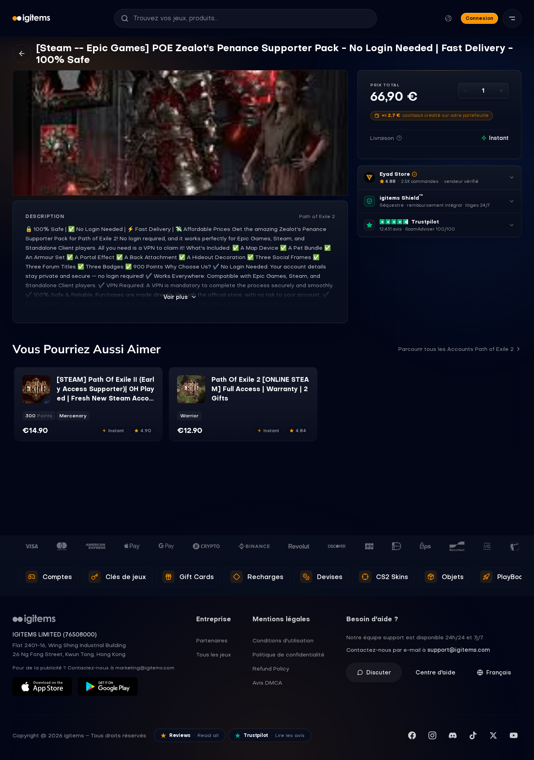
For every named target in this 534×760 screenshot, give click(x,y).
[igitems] (31, 18)
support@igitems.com (458, 649)
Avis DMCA (267, 682)
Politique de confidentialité (288, 654)
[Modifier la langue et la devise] (448, 18)
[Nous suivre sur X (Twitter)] (493, 735)
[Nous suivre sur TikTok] (473, 735)
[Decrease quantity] (465, 90)
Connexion (479, 18)
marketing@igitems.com (144, 668)
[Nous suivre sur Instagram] (432, 735)
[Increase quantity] (501, 90)
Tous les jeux (213, 654)
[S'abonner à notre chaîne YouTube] (513, 735)
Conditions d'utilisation (283, 640)
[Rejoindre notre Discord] (453, 735)
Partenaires (212, 640)
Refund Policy (271, 668)
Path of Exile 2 (317, 216)
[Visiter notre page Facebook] (412, 735)
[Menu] (512, 18)
